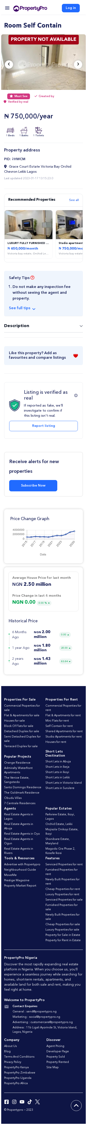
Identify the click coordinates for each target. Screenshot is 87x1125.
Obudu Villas (13, 798)
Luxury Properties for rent (62, 894)
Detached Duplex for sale (21, 731)
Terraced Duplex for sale (21, 746)
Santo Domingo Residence (22, 787)
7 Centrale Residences (19, 803)
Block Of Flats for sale (18, 726)
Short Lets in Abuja (58, 761)
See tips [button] (19, 308)
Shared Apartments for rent (64, 731)
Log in (71, 8)
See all (74, 200)
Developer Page (57, 1051)
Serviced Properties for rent (64, 864)
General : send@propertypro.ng (35, 1011)
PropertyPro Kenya (16, 1067)
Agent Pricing (55, 1046)
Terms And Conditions (19, 1056)
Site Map (52, 1067)
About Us (10, 1046)
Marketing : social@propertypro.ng (36, 1017)
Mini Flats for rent (57, 720)
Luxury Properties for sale (62, 929)
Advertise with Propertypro (22, 864)
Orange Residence (17, 762)
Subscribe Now (33, 485)
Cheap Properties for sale (62, 924)
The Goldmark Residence (21, 792)
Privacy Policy (12, 1062)
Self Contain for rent (59, 726)
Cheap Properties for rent (62, 889)
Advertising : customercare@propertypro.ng (43, 1022)
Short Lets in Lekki (57, 777)
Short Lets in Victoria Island (63, 782)
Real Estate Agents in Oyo (22, 833)
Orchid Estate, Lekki (58, 824)
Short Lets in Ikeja (57, 767)
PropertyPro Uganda (17, 1078)
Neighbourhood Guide (20, 869)
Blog (7, 1051)
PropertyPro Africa (16, 1083)
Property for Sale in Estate (62, 935)
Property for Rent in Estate (63, 940)
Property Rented (57, 1062)
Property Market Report (20, 885)
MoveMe (10, 875)
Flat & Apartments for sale (21, 715)
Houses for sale (14, 720)
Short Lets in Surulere (59, 788)
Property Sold (55, 1056)
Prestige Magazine (16, 880)
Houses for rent (55, 742)
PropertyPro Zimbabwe (19, 1072)
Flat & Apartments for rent (63, 715)
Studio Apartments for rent (63, 736)
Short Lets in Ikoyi (57, 772)
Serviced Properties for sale (64, 899)
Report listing (43, 426)
